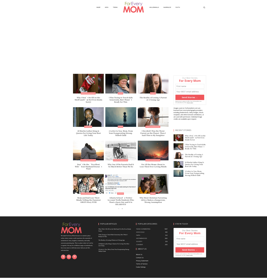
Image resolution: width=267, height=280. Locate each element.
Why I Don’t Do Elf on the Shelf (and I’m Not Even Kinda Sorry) (88, 99)
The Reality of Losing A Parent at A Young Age (153, 98)
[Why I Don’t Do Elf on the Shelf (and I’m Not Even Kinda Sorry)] (88, 83)
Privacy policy (190, 102)
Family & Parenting (88, 93)
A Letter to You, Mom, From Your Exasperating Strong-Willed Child (121, 133)
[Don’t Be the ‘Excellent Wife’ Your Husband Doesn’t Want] (88, 150)
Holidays (88, 126)
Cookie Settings (141, 267)
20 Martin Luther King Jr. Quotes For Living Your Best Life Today (88, 133)
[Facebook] (63, 257)
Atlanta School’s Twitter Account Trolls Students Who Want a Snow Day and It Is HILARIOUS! (120, 201)
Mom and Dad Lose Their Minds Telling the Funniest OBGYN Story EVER (88, 200)
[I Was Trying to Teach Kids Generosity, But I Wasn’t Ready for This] (120, 83)
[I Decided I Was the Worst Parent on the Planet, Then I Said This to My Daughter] (153, 117)
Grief (153, 93)
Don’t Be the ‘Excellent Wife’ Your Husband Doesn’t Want (88, 166)
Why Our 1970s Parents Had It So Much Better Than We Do (121, 165)
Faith (120, 93)
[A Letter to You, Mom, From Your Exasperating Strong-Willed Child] (120, 117)
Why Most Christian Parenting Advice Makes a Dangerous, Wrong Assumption (153, 200)
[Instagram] (69, 257)
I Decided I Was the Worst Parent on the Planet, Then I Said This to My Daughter (153, 133)
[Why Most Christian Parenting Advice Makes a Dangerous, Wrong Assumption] (153, 184)
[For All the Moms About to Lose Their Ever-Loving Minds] (153, 150)
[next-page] (122, 209)
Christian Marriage (88, 160)
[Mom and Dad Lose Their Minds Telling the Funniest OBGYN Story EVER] (88, 184)
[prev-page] (118, 209)
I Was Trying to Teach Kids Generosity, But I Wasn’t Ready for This (121, 99)
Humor (120, 193)
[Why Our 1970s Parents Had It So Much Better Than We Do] (120, 150)
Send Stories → (190, 97)
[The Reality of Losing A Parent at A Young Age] (153, 83)
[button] (204, 7)
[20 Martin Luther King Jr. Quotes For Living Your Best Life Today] (88, 117)
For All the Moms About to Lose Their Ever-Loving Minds (153, 165)
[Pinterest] (74, 257)
